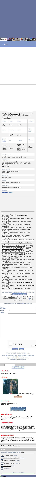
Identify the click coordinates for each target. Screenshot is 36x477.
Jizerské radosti (24, 418)
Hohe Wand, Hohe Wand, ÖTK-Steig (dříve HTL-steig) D (18, 218)
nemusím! (7, 416)
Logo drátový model (6, 466)
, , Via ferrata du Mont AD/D (10, 255)
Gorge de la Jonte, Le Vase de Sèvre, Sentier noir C (17, 224)
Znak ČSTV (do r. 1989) (7, 455)
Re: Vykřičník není (5, 418)
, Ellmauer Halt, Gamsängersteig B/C (12, 250)
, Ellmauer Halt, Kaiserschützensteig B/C (13, 253)
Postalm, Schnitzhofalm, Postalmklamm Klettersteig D (17, 270)
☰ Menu (5, 44)
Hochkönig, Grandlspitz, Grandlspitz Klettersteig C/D (17, 243)
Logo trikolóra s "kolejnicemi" (8, 460)
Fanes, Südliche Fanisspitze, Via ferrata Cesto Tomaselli (18, 285)
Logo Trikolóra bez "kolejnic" (8, 463)
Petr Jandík (11, 297)
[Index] (18, 39)
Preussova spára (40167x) (8, 430)
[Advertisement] (18, 18)
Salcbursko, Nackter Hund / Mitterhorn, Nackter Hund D (18, 240)
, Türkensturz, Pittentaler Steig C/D (12, 249)
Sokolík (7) (15, 440)
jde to (32, 416)
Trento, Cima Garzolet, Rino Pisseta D (13, 288)
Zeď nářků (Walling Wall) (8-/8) (9, 403)
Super (2, 416)
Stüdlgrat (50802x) (22, 426)
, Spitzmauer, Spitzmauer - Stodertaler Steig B (15, 276)
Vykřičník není (15, 418)
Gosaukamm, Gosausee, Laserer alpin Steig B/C (16, 232)
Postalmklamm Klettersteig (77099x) (10, 425)
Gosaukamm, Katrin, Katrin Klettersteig (13, 227)
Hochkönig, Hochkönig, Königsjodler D (13, 247)
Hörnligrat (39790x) (21, 430)
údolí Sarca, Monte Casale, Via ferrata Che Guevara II (17, 279)
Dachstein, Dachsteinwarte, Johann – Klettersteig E (16, 264)
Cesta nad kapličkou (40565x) (27, 428)
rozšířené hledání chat (18, 368)
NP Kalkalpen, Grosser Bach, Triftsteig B (13, 252)
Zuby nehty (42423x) (21, 427)
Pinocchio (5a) (5, 404)
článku (22, 452)
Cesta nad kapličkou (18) (7, 437)
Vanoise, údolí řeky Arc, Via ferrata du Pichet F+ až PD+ (18, 259)
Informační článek (7, 192)
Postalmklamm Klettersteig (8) (21, 439)
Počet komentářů (12, 298)
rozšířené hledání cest (18, 366)
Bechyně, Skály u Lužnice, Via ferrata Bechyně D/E (17, 221)
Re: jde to (27, 416)
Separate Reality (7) (24, 440)
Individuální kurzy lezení (8, 373)
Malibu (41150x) (14, 428)
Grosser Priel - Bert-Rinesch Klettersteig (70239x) (16, 425)
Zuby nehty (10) (30, 437)
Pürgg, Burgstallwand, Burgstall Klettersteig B (15, 215)
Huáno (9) (4, 439)
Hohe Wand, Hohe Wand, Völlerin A (12, 235)
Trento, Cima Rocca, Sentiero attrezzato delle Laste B (17, 282)
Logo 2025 (3, 468)
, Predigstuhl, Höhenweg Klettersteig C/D (13, 246)
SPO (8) (10, 439)
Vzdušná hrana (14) (20, 437)
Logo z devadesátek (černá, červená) (10, 458)
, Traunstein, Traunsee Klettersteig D (12, 262)
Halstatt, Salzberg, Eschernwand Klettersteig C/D (16, 229)
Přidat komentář (23, 298)
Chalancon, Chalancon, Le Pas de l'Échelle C (15, 236)
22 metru (21, 416)
